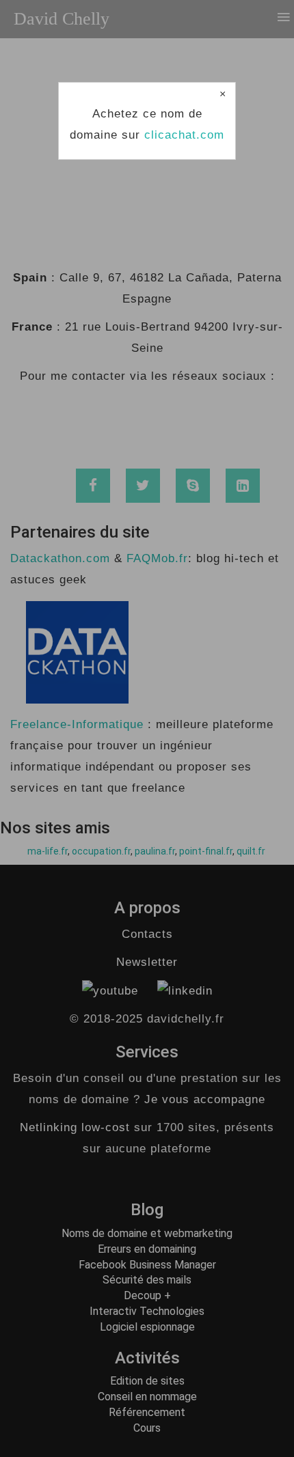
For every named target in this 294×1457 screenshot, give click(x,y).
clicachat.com (184, 134)
